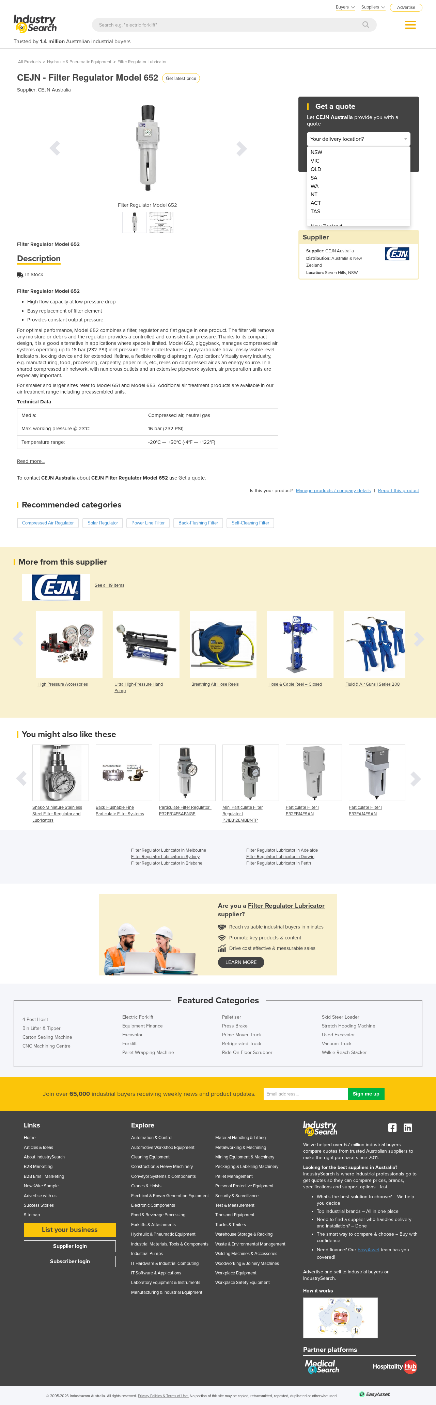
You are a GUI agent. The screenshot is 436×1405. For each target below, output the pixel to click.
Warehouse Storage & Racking (243, 1234)
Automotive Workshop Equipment (162, 1147)
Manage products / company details (333, 491)
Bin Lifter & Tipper (41, 1028)
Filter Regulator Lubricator (142, 62)
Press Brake (235, 1026)
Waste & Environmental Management (250, 1244)
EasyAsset (368, 1250)
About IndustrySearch (44, 1157)
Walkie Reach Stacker (344, 1052)
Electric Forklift (137, 1017)
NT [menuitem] (314, 194)
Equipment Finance (142, 1026)
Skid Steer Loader (340, 1017)
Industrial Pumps (147, 1253)
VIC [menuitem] (315, 160)
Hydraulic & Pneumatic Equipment (79, 62)
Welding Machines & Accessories (246, 1253)
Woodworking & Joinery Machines (247, 1263)
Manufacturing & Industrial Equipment (166, 1292)
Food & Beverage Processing (158, 1215)
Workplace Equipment (235, 1273)
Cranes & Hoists (146, 1186)
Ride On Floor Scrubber (247, 1052)
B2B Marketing (38, 1166)
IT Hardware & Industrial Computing (165, 1263)
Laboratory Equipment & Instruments (165, 1282)
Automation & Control (151, 1137)
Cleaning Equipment (150, 1157)
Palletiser (231, 1017)
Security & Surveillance (237, 1196)
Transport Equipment (234, 1215)
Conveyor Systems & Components (163, 1176)
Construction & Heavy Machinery (162, 1166)
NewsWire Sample (41, 1186)
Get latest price (181, 78)
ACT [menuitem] (316, 203)
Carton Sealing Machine (47, 1037)
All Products (29, 62)
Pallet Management (234, 1176)
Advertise (406, 7)
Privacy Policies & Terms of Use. (163, 1396)
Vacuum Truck (337, 1044)
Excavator (132, 1035)
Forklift (129, 1044)
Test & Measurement (234, 1205)
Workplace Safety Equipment (242, 1282)
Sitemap (32, 1215)
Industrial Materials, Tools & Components (169, 1244)
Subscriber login (70, 1261)
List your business (70, 1230)
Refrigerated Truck (241, 1044)
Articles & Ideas (38, 1147)
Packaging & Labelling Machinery (246, 1166)
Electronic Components (153, 1205)
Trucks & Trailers (230, 1224)
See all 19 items (109, 585)
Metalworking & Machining (240, 1147)
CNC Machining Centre (46, 1046)
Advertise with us (40, 1196)
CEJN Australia (54, 90)
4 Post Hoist (35, 1019)
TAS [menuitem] (315, 211)
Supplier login (70, 1246)
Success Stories (39, 1205)
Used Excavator (338, 1035)
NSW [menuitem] (316, 152)
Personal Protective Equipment (244, 1186)
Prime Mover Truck (242, 1035)
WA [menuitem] (315, 186)
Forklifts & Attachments (153, 1224)
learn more (241, 962)
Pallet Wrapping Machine (148, 1052)
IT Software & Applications (156, 1273)
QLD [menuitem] (316, 169)
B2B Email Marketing (44, 1176)
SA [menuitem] (314, 177)
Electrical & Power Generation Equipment (170, 1196)
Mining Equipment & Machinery (244, 1157)
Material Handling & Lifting (240, 1137)
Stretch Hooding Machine (348, 1026)
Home (29, 1137)
